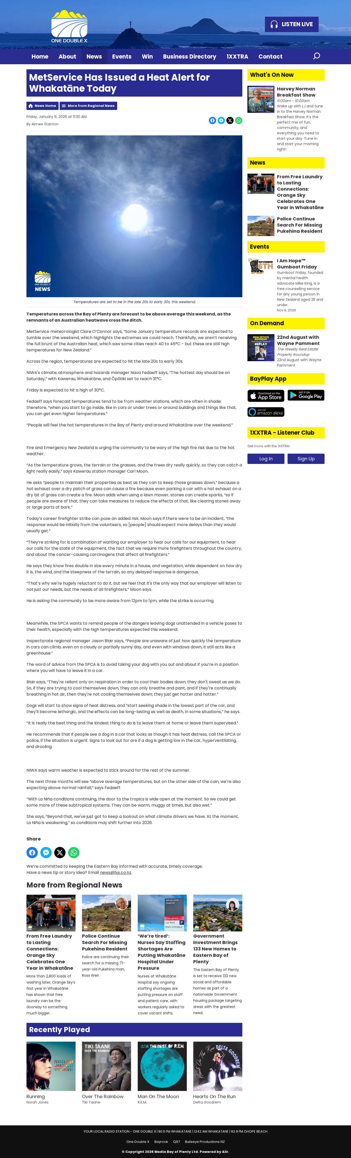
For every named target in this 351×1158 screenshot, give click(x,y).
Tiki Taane (91, 1102)
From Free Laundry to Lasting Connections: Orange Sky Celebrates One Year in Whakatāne (49, 952)
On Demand (267, 323)
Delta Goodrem (207, 1102)
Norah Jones (37, 1102)
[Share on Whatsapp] (238, 120)
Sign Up (306, 458)
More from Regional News (91, 105)
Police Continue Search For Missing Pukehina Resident (104, 942)
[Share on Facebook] (212, 120)
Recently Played (59, 1030)
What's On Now (272, 75)
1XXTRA (237, 57)
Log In (266, 458)
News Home (45, 105)
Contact (270, 57)
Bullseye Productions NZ (205, 1141)
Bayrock (161, 1141)
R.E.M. (142, 1102)
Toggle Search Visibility (317, 56)
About (67, 57)
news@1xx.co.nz (115, 872)
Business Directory (189, 57)
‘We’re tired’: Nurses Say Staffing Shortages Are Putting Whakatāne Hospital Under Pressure (162, 952)
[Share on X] (230, 120)
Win (147, 57)
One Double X (137, 1141)
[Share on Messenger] (221, 120)
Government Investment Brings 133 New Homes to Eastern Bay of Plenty (215, 949)
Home (40, 57)
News (94, 57)
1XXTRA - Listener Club (282, 433)
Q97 (176, 1141)
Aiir (225, 1151)
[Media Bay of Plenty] (69, 24)
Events (122, 57)
